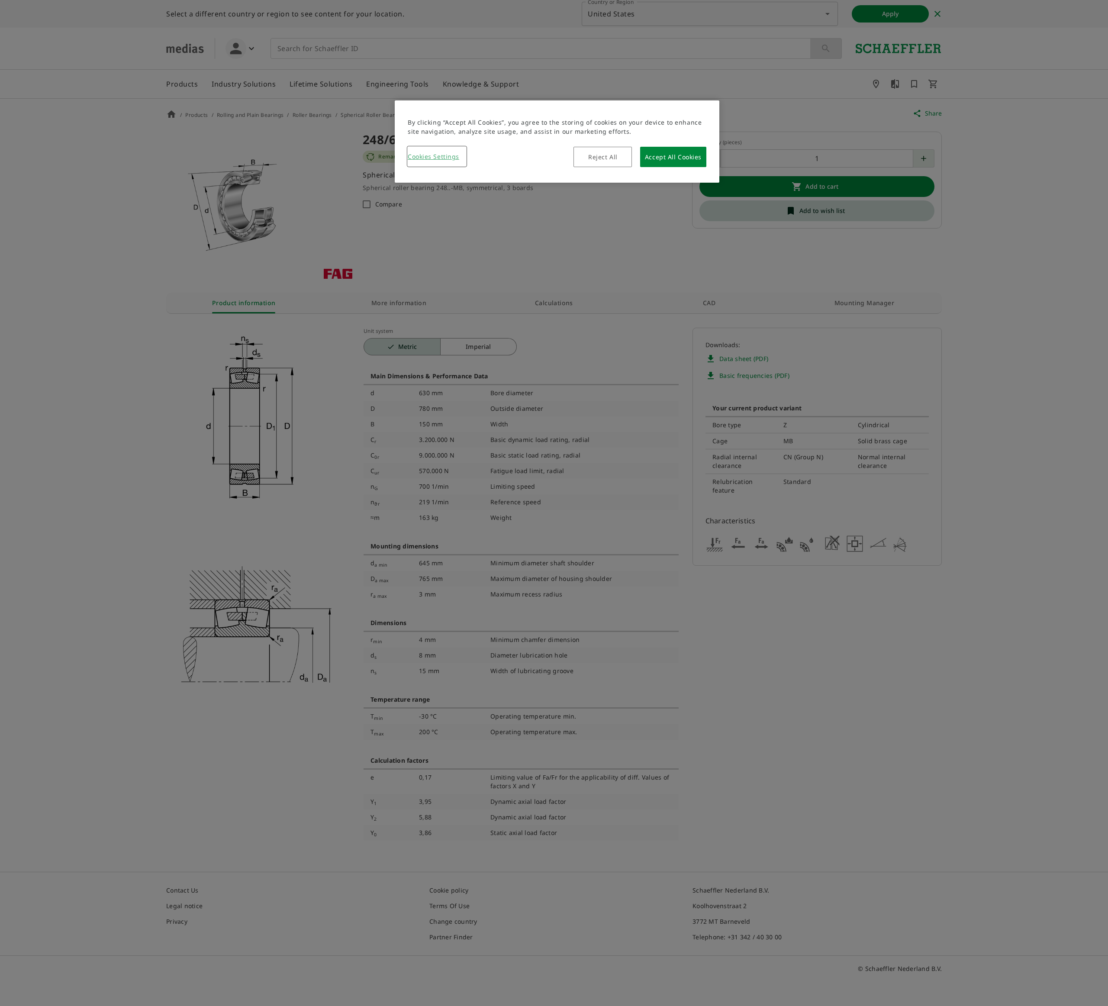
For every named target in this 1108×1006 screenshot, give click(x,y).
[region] (557, 141)
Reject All (603, 157)
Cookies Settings (433, 156)
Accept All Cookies (673, 157)
